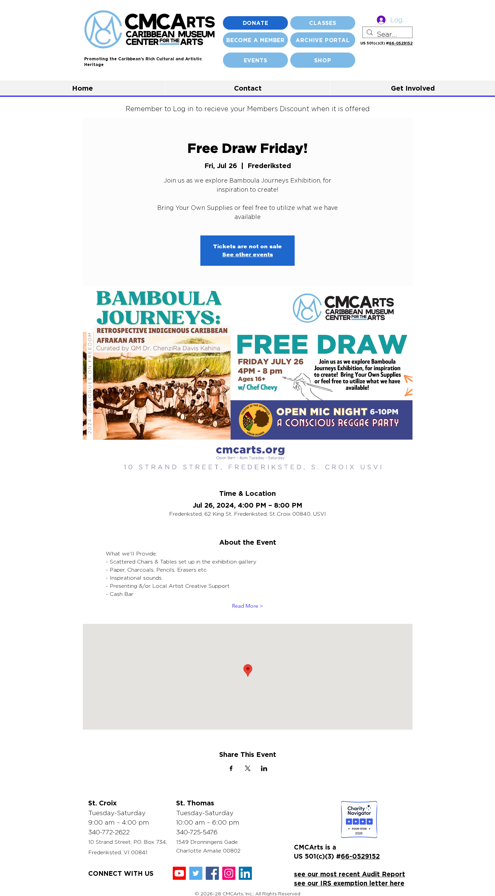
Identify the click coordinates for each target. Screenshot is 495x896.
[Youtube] (179, 873)
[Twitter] (195, 873)
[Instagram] (228, 873)
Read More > (247, 606)
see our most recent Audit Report (349, 873)
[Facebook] (212, 873)
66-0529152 (400, 43)
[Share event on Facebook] (231, 768)
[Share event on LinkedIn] (264, 768)
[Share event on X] (247, 768)
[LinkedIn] (245, 873)
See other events (247, 254)
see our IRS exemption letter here (349, 883)
